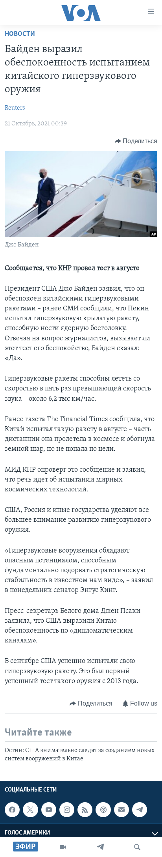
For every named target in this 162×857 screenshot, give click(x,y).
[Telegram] (100, 847)
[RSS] (84, 809)
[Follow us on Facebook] (12, 809)
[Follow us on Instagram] (66, 809)
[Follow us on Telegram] (139, 809)
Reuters (15, 108)
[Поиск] (137, 847)
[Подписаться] (121, 809)
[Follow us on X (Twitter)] (30, 809)
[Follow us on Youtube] (48, 809)
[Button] (136, 141)
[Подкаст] (103, 809)
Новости (20, 34)
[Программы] (63, 847)
